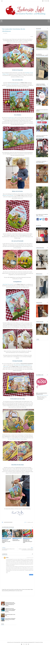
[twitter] (47, 1)
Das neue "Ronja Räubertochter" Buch (16, 540)
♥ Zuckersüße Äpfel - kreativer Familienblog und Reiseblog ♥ (23, 642)
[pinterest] (48, 1)
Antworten (31, 574)
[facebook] (44, 1)
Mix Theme (41, 642)
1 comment (5, 33)
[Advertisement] (42, 356)
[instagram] (45, 1)
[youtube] (42, 1)
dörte (7, 557)
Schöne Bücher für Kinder (8, 522)
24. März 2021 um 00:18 (30, 557)
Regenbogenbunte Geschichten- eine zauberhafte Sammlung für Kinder (27, 541)
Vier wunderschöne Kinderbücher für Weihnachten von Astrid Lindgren (6, 541)
